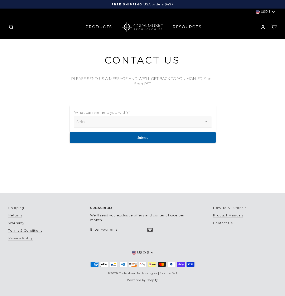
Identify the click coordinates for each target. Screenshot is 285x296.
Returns (15, 215)
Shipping (16, 208)
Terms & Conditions (25, 230)
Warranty (16, 223)
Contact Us (223, 223)
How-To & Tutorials (229, 208)
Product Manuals (228, 215)
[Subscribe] (150, 229)
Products (99, 27)
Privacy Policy (20, 238)
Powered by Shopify (142, 280)
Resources (187, 27)
